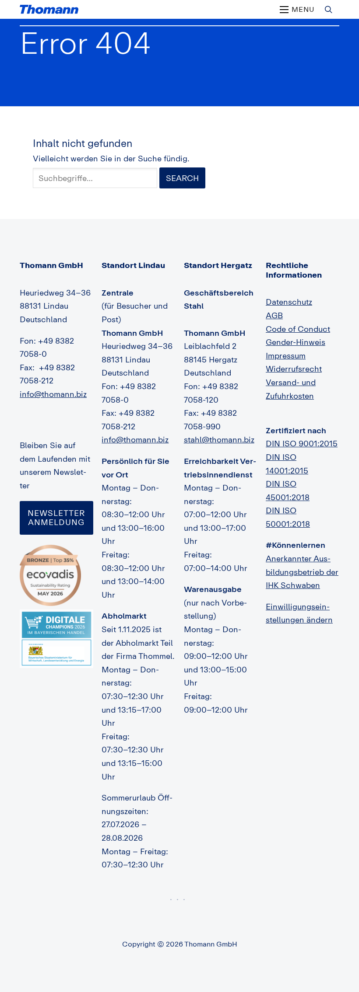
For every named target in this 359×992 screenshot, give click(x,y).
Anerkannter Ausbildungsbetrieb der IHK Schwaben (302, 571)
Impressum (286, 355)
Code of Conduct (298, 329)
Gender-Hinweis (295, 342)
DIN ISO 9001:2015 (302, 443)
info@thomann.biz (53, 394)
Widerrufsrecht (294, 368)
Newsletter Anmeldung (56, 517)
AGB (274, 315)
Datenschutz (289, 301)
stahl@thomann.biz (219, 439)
